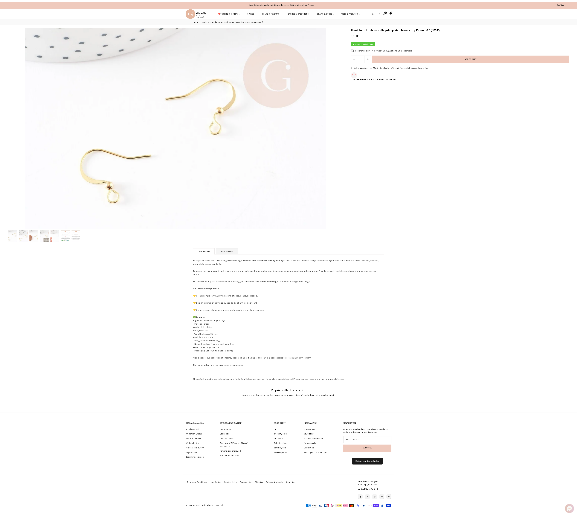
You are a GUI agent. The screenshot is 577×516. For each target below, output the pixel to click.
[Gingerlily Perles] (197, 14)
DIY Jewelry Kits (192, 443)
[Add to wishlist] (354, 75)
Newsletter (308, 434)
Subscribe (367, 448)
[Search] (373, 14)
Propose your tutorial (229, 455)
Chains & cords (324, 14)
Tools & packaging (349, 14)
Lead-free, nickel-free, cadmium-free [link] (411, 68)
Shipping (259, 482)
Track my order (280, 434)
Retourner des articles (367, 461)
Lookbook (224, 434)
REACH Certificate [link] (381, 68)
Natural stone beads (195, 457)
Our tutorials (225, 429)
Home (195, 22)
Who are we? (309, 429)
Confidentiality (230, 482)
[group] (175, 128)
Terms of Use (246, 482)
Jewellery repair (280, 452)
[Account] (379, 14)
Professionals (310, 443)
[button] (335, 128)
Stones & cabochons (298, 14)
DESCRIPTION (204, 251)
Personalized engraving (230, 451)
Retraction (290, 482)
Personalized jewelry (195, 448)
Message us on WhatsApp (315, 452)
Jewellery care (280, 448)
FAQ (275, 429)
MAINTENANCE (227, 251)
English (560, 5)
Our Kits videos (227, 438)
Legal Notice (215, 482)
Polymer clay (191, 452)
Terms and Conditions (197, 482)
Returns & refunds (274, 482)
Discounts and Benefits (314, 438)
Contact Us (309, 448)
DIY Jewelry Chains (194, 434)
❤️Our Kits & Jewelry (228, 14)
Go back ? (278, 438)
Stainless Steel (192, 429)
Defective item (280, 443)
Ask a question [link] (361, 68)
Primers (250, 14)
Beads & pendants (270, 14)
